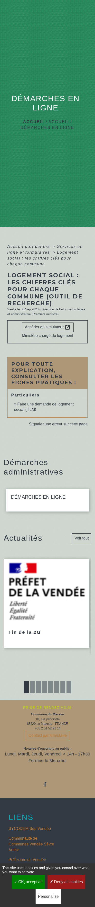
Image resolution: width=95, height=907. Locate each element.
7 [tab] (62, 687)
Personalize (48, 896)
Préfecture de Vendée (27, 860)
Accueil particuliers (29, 246)
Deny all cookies (68, 882)
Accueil (33, 122)
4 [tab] (44, 687)
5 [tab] (50, 687)
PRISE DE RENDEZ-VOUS (47, 707)
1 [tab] (26, 687)
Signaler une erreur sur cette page (58, 424)
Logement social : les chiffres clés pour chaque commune (42, 258)
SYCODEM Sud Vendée (30, 828)
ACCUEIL (58, 122)
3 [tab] (38, 687)
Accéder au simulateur (47, 327)
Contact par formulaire (47, 735)
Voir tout (82, 538)
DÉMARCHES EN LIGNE (47, 128)
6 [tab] (56, 687)
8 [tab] (68, 687)
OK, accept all (29, 882)
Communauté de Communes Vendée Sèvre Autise (31, 844)
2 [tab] (32, 687)
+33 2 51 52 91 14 (47, 728)
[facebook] (47, 784)
